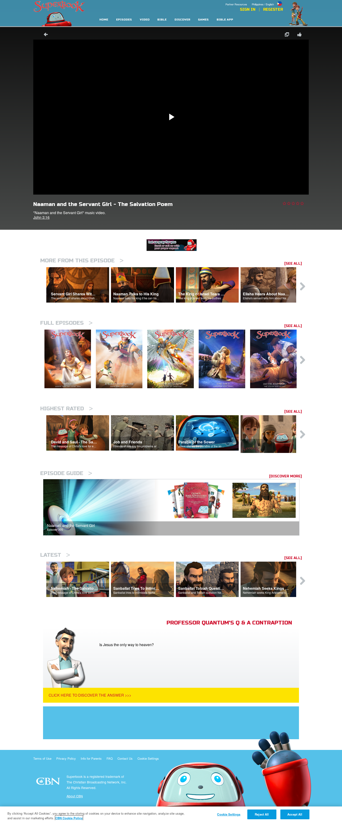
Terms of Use (42, 758)
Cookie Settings (148, 758)
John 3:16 (41, 217)
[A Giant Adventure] (121, 359)
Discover (182, 20)
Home (103, 20)
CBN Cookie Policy (69, 818)
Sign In (247, 9)
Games (203, 20)
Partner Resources (236, 4)
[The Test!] (224, 359)
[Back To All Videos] (44, 35)
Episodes (124, 20)
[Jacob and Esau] (276, 359)
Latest (55, 555)
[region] (171, 814)
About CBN (75, 796)
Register (273, 9)
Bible (162, 20)
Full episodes (66, 323)
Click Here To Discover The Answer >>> (90, 695)
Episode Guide (66, 473)
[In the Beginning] (173, 359)
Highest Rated (66, 408)
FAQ (110, 758)
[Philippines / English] (267, 0)
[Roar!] (70, 359)
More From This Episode (82, 260)
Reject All (262, 814)
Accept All (294, 814)
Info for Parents (91, 758)
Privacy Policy (66, 758)
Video (145, 20)
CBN (48, 782)
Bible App (225, 20)
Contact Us (125, 758)
